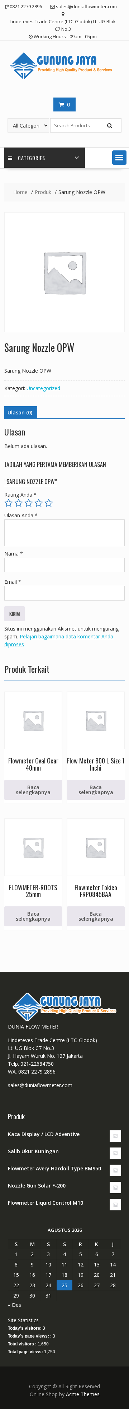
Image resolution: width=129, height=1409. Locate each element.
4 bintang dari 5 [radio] (38, 503)
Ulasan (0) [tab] (20, 412)
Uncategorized (43, 388)
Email (12, 581)
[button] (119, 157)
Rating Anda (20, 494)
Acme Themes (83, 1394)
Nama (13, 553)
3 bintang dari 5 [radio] (28, 503)
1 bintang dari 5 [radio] (8, 503)
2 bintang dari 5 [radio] (18, 503)
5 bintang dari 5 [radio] (48, 503)
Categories (31, 157)
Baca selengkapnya (33, 790)
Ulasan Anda (21, 515)
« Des (14, 1304)
